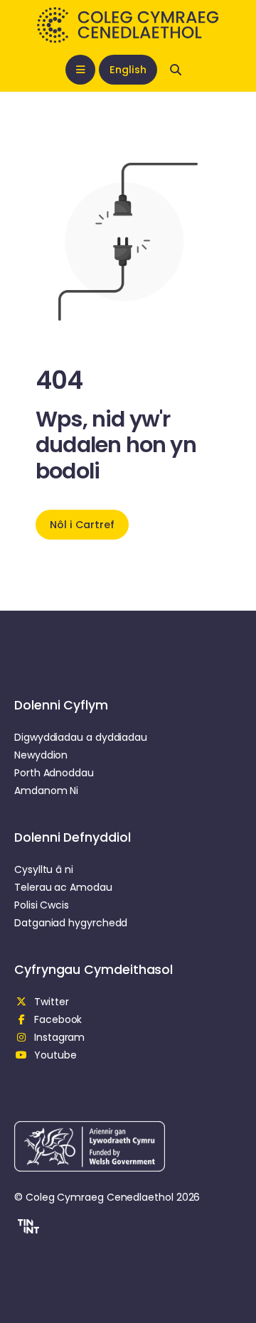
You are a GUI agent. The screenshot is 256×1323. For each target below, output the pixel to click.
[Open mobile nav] (80, 70)
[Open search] (176, 70)
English (128, 70)
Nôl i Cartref (82, 525)
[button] (26, 1228)
